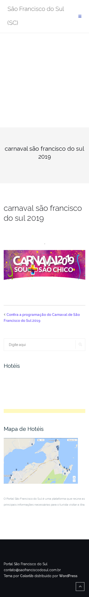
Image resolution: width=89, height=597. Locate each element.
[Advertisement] (44, 80)
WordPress (68, 576)
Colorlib (26, 576)
